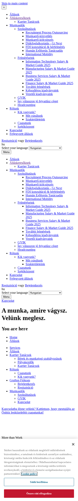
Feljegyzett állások (21, 134)
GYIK (22, 97)
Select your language (15, 148)
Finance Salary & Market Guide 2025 (49, 83)
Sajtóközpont (26, 126)
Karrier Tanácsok (28, 21)
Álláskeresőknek (20, 18)
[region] (39, 470)
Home (13, 337)
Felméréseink (26, 58)
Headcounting (26, 105)
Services (15, 347)
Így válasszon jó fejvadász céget (38, 101)
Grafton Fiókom (20, 380)
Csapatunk (24, 123)
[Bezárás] (73, 444)
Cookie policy (29, 473)
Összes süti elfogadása (39, 493)
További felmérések (38, 86)
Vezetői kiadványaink (39, 94)
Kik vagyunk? (27, 112)
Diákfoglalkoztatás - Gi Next (44, 43)
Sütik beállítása (39, 482)
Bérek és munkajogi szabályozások (40, 358)
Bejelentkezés (33, 140)
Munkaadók (17, 25)
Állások (14, 14)
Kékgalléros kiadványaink (42, 90)
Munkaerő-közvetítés (39, 36)
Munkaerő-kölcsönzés (39, 39)
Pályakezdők (26, 362)
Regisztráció (9, 140)
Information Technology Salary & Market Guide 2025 (47, 63)
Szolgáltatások (27, 29)
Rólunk (14, 108)
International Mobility (39, 54)
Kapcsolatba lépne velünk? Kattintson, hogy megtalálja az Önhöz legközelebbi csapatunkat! (38, 410)
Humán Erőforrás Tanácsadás (44, 50)
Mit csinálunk (34, 115)
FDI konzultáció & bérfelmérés (45, 47)
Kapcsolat (16, 130)
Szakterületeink (35, 119)
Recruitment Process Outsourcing (47, 32)
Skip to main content (15, 3)
